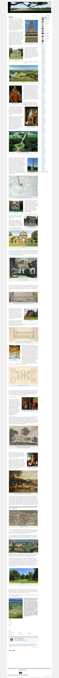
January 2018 (43, 129)
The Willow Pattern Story (47, 30)
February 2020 (43, 108)
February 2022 (43, 88)
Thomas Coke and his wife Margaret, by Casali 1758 (29, 410)
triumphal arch (10, 645)
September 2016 (43, 142)
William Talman (17, 125)
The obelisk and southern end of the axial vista (23, 152)
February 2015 (43, 158)
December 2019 (43, 110)
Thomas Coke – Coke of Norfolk (32, 467)
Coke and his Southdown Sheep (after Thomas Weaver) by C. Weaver (23, 493)
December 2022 (43, 80)
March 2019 (43, 117)
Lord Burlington (20, 644)
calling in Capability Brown (13, 407)
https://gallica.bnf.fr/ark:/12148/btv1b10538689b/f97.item (24, 447)
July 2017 (43, 134)
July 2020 (43, 104)
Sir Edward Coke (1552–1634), (15, 103)
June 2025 (43, 55)
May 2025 (43, 56)
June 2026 (43, 45)
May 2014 (43, 165)
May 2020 (43, 106)
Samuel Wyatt (28, 644)
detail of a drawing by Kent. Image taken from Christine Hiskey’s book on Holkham (23, 303)
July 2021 (43, 94)
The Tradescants (46, 40)
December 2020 (43, 100)
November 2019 (43, 111)
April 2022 (43, 87)
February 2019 (43, 118)
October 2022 (43, 82)
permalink (33, 645)
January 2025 (43, 59)
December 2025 (43, 50)
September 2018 (43, 122)
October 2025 (43, 52)
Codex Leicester (25, 104)
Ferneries (10, 15)
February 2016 (43, 148)
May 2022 (43, 86)
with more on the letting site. (19, 254)
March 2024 (43, 68)
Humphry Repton (13, 644)
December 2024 (43, 60)
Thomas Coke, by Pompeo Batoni (31, 126)
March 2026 (43, 48)
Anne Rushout (20, 632)
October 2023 (43, 72)
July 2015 (43, 154)
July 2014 (43, 164)
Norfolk (24, 644)
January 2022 (43, 89)
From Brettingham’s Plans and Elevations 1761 (23, 385)
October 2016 (43, 141)
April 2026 (43, 47)
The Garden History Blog (18, 18)
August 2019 (43, 113)
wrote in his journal (23, 558)
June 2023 (43, 75)
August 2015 (43, 153)
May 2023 (43, 76)
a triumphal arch (17, 221)
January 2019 (43, 119)
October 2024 (43, 62)
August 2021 (43, 93)
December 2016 (43, 140)
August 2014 (43, 163)
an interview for (17, 228)
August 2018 (43, 123)
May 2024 (43, 66)
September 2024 (43, 63)
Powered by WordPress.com (48, 675)
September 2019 (43, 112)
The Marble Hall (15, 359)
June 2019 (43, 115)
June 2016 (43, 145)
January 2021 (43, 99)
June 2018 (43, 125)
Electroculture (45, 25)
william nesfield (22, 645)
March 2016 (43, 147)
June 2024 (43, 65)
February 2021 (43, 98)
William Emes (14, 645)
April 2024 (43, 67)
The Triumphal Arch (23, 247)
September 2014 (43, 162)
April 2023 (43, 77)
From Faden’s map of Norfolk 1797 (23, 526)
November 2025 (43, 51)
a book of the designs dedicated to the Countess (28, 392)
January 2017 (43, 139)
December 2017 (43, 130)
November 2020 (43, 101)
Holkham (11, 17)
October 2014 (43, 161)
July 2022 (43, 84)
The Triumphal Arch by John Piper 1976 (23, 279)
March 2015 (43, 157)
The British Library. (14, 508)
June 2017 (43, 135)
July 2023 (43, 74)
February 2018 (43, 128)
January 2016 (43, 149)
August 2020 (43, 103)
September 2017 (43, 132)
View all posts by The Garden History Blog (20, 640)
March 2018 (43, 127)
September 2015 (43, 152)
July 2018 (43, 124)
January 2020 (43, 109)
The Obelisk (31, 43)
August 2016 (43, 143)
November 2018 (43, 121)
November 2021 (43, 91)
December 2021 (43, 90)
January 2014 (43, 169)
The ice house (31, 320)
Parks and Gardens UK (44, 171)
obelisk (26, 644)
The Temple (16, 212)
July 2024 (43, 64)
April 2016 (43, 146)
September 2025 (43, 53)
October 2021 (43, 92)
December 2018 (43, 120)
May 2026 (43, 46)
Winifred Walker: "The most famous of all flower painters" (47, 34)
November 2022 (43, 81)
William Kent (17, 645)
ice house (17, 644)
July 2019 (43, 114)
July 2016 (43, 144)
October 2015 (43, 151)
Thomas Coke (34, 644)
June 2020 (43, 105)
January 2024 (43, 69)
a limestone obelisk (18, 171)
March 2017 (43, 137)
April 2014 (43, 166)
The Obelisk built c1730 (33, 172)
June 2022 (43, 85)
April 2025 (43, 57)
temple (31, 644)
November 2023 (43, 71)
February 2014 (43, 168)
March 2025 (43, 58)
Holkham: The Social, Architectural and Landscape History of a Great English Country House (31, 600)
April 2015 (43, 156)
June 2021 (43, 95)
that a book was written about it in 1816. (17, 502)
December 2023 (43, 70)
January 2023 (43, 79)
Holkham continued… (35, 15)
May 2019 (43, 116)
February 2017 (43, 138)
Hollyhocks (45, 28)
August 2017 (43, 133)
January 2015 (43, 159)
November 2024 (43, 61)
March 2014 (43, 167)
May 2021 (43, 96)
